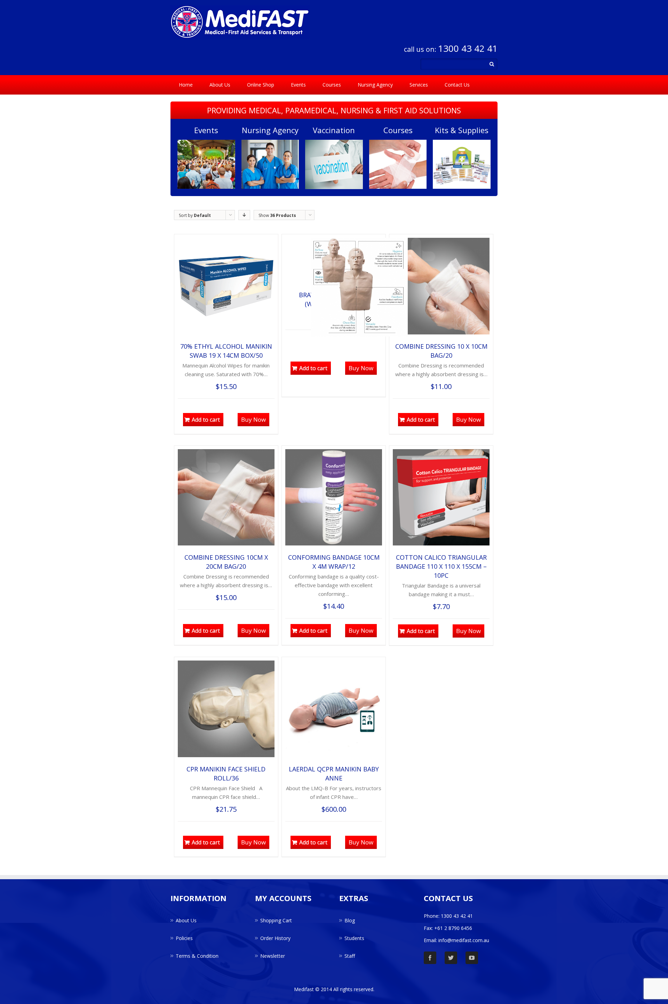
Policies (184, 938)
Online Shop (260, 84)
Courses (332, 84)
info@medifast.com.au (463, 940)
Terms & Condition (197, 956)
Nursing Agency (375, 84)
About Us (219, 84)
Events (298, 84)
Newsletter (272, 956)
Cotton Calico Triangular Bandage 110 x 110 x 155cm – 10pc (441, 566)
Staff (349, 956)
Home (186, 84)
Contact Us (457, 84)
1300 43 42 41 (468, 48)
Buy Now (253, 419)
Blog (349, 920)
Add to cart (206, 419)
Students (354, 938)
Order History (275, 938)
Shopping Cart (276, 920)
